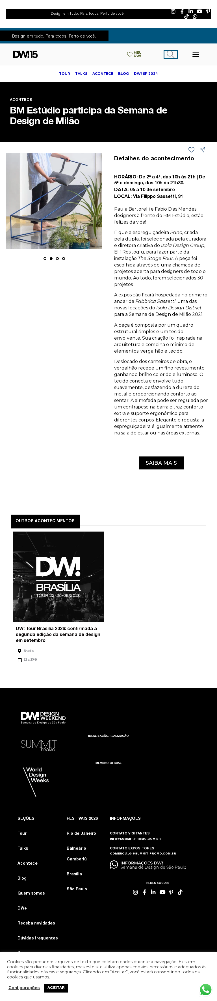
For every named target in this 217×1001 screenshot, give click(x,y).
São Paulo (77, 889)
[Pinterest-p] (208, 11)
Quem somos (31, 894)
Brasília (29, 651)
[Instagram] (173, 11)
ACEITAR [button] (56, 988)
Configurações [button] (24, 988)
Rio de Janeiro (81, 834)
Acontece (28, 864)
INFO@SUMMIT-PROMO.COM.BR (135, 839)
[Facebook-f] (182, 11)
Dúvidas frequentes (38, 939)
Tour (22, 834)
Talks (23, 849)
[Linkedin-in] (190, 11)
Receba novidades (36, 924)
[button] (195, 54)
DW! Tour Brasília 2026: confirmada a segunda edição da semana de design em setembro (58, 635)
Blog (22, 879)
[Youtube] (199, 11)
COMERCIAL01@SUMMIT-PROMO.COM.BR (143, 854)
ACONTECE (21, 100)
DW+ (22, 909)
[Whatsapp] (195, 16)
